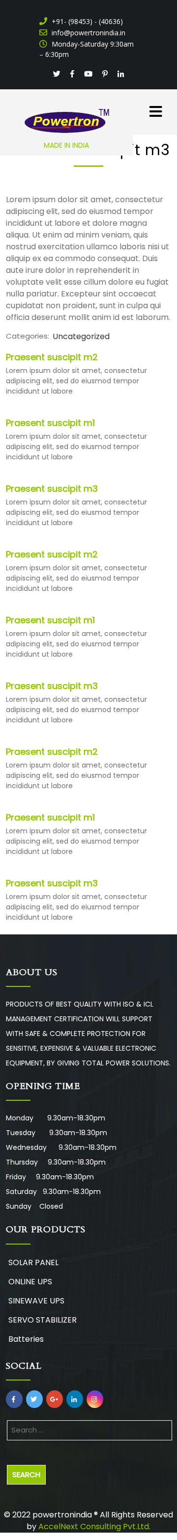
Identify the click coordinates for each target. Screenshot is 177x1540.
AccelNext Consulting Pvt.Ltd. (94, 1526)
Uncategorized (81, 336)
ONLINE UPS (30, 1281)
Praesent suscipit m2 (52, 357)
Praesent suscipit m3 (52, 488)
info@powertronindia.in (87, 32)
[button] (147, 106)
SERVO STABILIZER (42, 1320)
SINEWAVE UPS (36, 1300)
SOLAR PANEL (33, 1262)
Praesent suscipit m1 (50, 423)
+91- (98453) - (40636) (86, 21)
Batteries (26, 1339)
